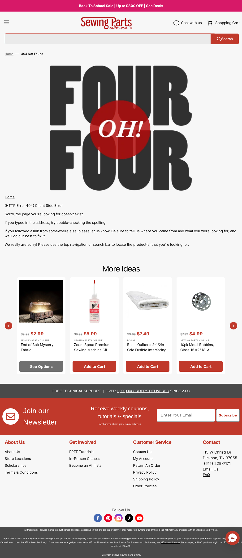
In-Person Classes (84, 458)
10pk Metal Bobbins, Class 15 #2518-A (197, 347)
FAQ (206, 474)
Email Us (210, 469)
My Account (143, 458)
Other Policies (145, 486)
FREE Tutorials (81, 452)
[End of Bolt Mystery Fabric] (41, 325)
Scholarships (15, 465)
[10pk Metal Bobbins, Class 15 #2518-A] (201, 325)
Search (227, 39)
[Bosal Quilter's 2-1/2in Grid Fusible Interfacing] (147, 325)
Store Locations (18, 458)
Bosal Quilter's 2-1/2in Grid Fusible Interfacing (146, 347)
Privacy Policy (144, 472)
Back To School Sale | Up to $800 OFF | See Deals (121, 6)
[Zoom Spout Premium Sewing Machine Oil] (94, 325)
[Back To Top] (235, 551)
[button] (6, 23)
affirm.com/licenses (170, 542)
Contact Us (142, 452)
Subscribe (228, 415)
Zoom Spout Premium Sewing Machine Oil (92, 347)
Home (9, 54)
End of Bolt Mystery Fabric (37, 347)
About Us (12, 452)
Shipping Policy (146, 479)
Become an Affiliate (85, 465)
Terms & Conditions (21, 472)
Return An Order (146, 465)
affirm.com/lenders (147, 538)
